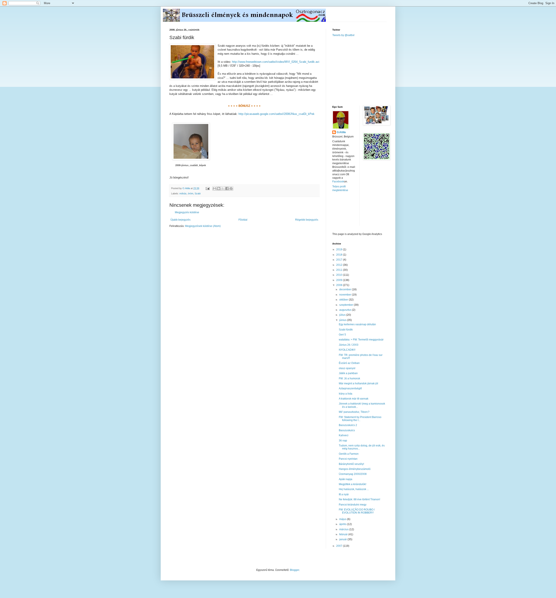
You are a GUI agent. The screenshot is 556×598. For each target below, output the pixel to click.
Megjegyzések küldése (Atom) (203, 226)
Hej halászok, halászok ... (354, 489)
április (343, 524)
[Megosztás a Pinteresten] (231, 188)
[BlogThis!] (219, 188)
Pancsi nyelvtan (348, 458)
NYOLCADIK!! (347, 349)
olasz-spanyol (347, 368)
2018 (339, 254)
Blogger (294, 570)
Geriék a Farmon (349, 453)
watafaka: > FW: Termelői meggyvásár (361, 339)
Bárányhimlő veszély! (351, 464)
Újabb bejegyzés (180, 219)
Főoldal (242, 219)
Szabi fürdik (346, 329)
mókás (183, 193)
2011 (339, 269)
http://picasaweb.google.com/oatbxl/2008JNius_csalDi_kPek (276, 114)
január (343, 539)
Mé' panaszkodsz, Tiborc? (354, 411)
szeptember (346, 304)
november (345, 294)
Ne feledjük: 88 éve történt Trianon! (359, 499)
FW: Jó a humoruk (349, 378)
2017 (339, 259)
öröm (190, 193)
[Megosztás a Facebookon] (227, 188)
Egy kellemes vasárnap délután (357, 324)
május (343, 519)
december (345, 289)
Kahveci (343, 435)
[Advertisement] (364, 71)
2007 (339, 545)
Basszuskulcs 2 (348, 425)
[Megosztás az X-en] (223, 188)
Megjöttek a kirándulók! (352, 484)
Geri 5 (342, 334)
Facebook (338, 181)
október (344, 299)
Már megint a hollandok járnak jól (358, 383)
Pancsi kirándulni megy (352, 504)
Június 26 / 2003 (348, 344)
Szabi (197, 193)
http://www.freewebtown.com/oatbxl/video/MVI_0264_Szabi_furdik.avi (275, 61)
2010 (339, 274)
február (343, 534)
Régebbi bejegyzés (306, 219)
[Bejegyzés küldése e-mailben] (207, 188)
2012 (339, 264)
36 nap (343, 440)
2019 (339, 249)
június (343, 320)
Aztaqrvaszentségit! (350, 388)
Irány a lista (345, 393)
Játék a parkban (348, 373)
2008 (339, 285)
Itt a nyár (344, 494)
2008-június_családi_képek (190, 165)
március (344, 529)
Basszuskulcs (347, 430)
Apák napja (345, 479)
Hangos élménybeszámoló (355, 469)
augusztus (345, 309)
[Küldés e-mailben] (214, 188)
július (342, 314)
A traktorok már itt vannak (353, 398)
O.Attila (341, 132)
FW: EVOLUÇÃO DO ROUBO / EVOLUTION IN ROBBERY (357, 511)
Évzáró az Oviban (349, 363)
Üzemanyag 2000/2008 (353, 474)
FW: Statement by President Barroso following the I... (360, 419)
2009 (339, 280)
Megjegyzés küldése (187, 212)
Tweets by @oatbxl (343, 35)
